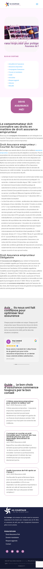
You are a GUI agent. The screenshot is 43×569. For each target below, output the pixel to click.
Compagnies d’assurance (16, 69)
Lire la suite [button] (10, 359)
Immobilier (12, 77)
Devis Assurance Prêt (13, 534)
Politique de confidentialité (26, 563)
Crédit (10, 75)
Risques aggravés (11, 541)
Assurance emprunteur (15, 67)
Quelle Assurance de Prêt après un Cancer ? (21, 471)
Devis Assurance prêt (21, 105)
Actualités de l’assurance (16, 64)
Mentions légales (13, 563)
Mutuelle (11, 86)
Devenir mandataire (12, 537)
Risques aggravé (14, 80)
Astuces (11, 83)
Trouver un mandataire (15, 72)
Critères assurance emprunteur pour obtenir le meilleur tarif (20, 402)
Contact (8, 544)
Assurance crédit (20, 405)
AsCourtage (25, 561)
